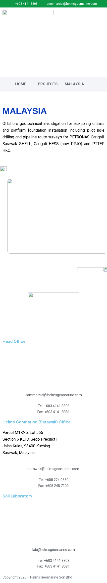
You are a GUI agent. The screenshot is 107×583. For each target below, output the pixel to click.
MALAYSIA (74, 84)
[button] (101, 14)
